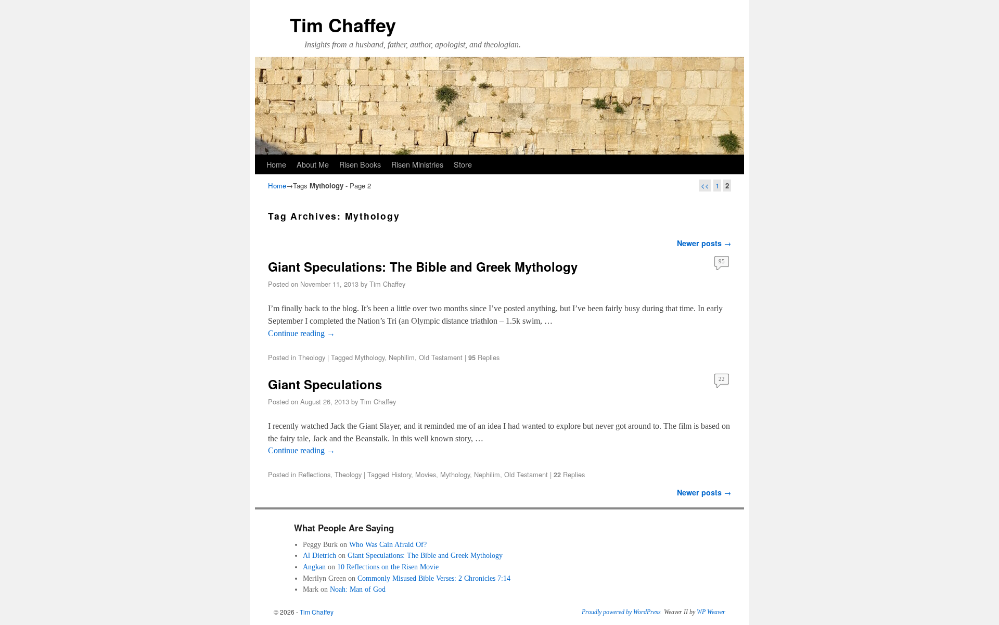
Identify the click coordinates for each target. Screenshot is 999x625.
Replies (483, 357)
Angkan (314, 567)
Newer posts (704, 243)
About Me (313, 164)
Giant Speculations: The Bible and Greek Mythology (423, 266)
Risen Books (360, 164)
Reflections (314, 474)
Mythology (370, 357)
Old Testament (441, 357)
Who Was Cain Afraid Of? (388, 544)
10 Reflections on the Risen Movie (388, 567)
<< (705, 185)
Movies (425, 474)
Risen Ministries (417, 164)
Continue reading (301, 333)
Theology (311, 357)
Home (276, 164)
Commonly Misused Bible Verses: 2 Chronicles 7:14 (433, 578)
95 (722, 261)
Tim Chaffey (343, 24)
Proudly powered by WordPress (621, 612)
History (401, 474)
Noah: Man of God (358, 589)
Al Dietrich (319, 555)
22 (722, 379)
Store (463, 164)
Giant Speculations (325, 384)
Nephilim (402, 357)
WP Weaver (711, 612)
